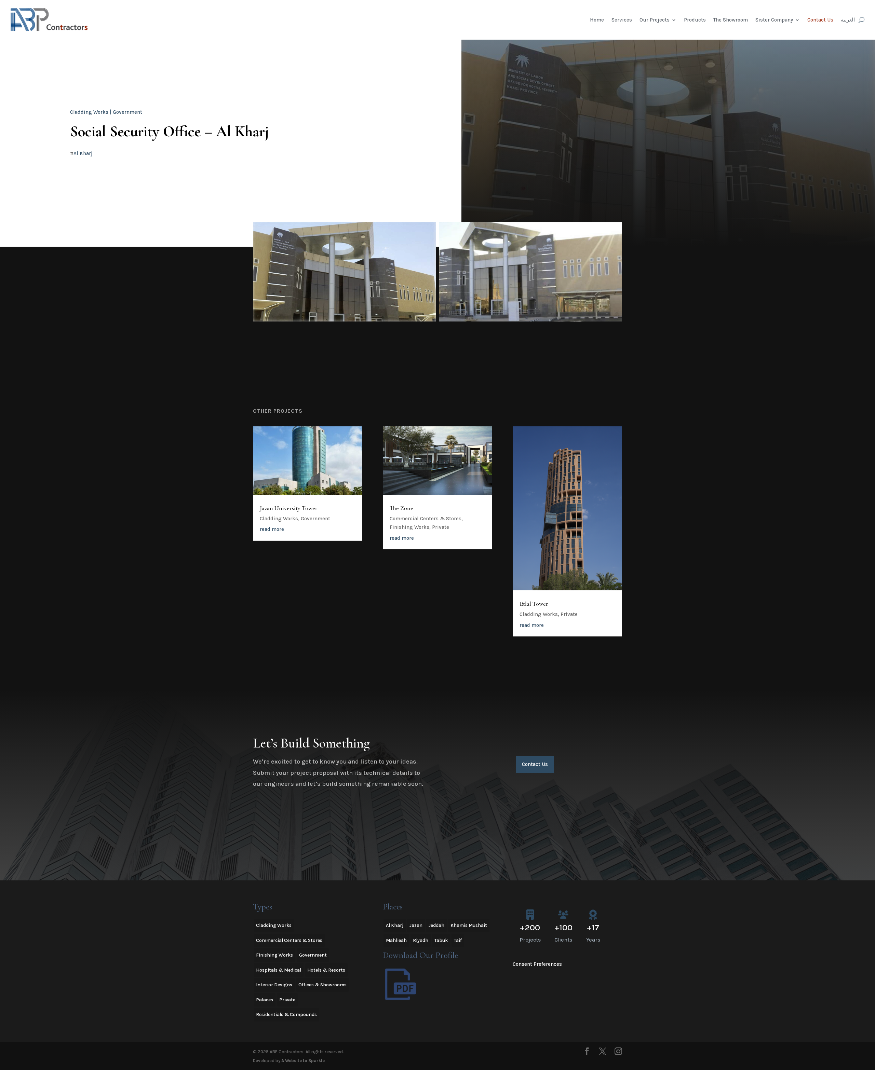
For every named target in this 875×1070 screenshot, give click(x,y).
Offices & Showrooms (322, 985)
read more (272, 529)
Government (127, 112)
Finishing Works (409, 527)
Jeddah (436, 925)
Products (695, 20)
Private (440, 527)
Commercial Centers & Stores (425, 519)
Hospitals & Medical (278, 970)
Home (597, 20)
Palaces (264, 1000)
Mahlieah (396, 940)
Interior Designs (274, 985)
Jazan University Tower (289, 508)
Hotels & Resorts (326, 970)
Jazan (415, 925)
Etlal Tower (534, 603)
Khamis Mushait (468, 925)
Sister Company (774, 20)
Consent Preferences (537, 964)
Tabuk (441, 940)
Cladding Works (89, 112)
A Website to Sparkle (303, 1060)
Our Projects (655, 20)
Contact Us (820, 20)
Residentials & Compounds (286, 1014)
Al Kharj (83, 153)
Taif (458, 940)
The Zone (401, 508)
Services (621, 20)
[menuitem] (848, 20)
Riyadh (420, 940)
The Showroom (730, 20)
